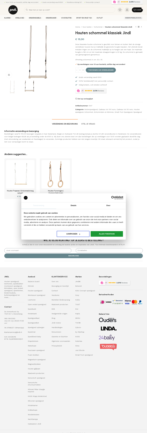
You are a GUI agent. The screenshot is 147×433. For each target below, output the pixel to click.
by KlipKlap (79, 332)
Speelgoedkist (33, 323)
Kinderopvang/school (133, 18)
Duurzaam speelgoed (36, 350)
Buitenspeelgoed (91, 109)
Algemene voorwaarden (61, 341)
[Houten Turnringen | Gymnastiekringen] (55, 174)
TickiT (77, 304)
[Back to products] (138, 27)
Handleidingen (57, 327)
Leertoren (32, 300)
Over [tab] (108, 205)
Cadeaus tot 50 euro (125, 109)
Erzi (76, 309)
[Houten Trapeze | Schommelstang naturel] (20, 174)
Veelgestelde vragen (59, 314)
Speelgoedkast (34, 318)
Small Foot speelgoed (84, 355)
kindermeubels (10, 293)
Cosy (77, 295)
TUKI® (78, 323)
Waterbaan (32, 346)
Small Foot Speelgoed (123, 112)
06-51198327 (9, 328)
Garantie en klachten (60, 337)
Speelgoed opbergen (36, 327)
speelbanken (18, 284)
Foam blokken (33, 355)
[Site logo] (13, 10)
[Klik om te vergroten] (9, 75)
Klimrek (31, 286)
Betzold (78, 286)
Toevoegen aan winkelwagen (101, 70)
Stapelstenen (33, 341)
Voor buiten (87, 27)
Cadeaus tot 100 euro (107, 109)
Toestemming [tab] (38, 205)
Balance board (33, 281)
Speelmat (31, 332)
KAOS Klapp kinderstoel (37, 396)
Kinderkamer (33, 405)
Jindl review (56, 323)
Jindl (77, 281)
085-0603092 (9, 318)
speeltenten (18, 290)
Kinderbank (32, 314)
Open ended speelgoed (37, 304)
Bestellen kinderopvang (61, 300)
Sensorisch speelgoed (36, 378)
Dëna (77, 346)
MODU (77, 318)
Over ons (55, 281)
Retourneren (56, 332)
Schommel (98, 27)
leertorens (8, 284)
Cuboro (78, 327)
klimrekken (8, 288)
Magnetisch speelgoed (36, 359)
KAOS (77, 337)
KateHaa (78, 341)
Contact (55, 291)
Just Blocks (79, 350)
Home (77, 27)
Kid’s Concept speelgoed (85, 291)
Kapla (77, 314)
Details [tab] (73, 205)
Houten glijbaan (34, 369)
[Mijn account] (127, 10)
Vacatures (55, 295)
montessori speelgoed (13, 286)
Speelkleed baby (34, 337)
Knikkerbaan (32, 410)
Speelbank (32, 309)
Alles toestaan (107, 234)
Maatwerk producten (36, 373)
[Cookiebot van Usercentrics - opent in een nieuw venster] (113, 197)
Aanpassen (71, 234)
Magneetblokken (34, 364)
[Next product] (141, 27)
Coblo (77, 300)
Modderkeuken (33, 414)
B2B (53, 309)
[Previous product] (135, 27)
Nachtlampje (33, 419)
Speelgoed (137, 112)
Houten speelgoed (11, 281)
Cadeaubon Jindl (34, 424)
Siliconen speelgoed (36, 401)
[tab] (65, 122)
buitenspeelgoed (10, 295)
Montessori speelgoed (36, 295)
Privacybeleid (57, 346)
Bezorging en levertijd (60, 286)
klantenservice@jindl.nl (13, 332)
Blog (53, 318)
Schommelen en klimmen (104, 112)
